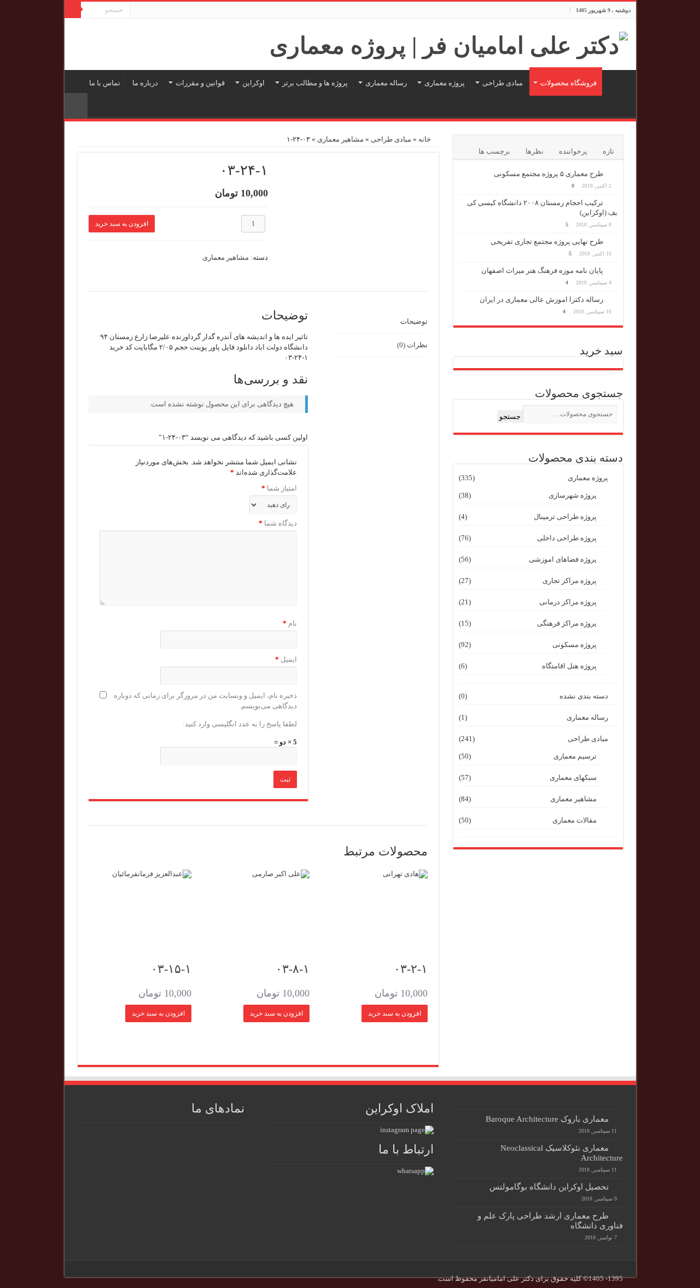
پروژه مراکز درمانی (568, 602)
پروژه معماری (444, 83)
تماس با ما (104, 83)
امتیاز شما (279, 488)
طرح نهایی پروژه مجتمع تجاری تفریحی (547, 241)
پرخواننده (573, 151)
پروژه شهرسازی (573, 495)
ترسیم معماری (575, 756)
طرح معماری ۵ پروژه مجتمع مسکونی (548, 174)
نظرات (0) (412, 345)
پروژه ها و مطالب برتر (315, 83)
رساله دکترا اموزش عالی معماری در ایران (541, 299)
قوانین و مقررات (200, 83)
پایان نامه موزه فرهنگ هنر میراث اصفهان (542, 270)
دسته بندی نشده (583, 696)
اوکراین (253, 83)
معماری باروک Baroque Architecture (547, 1118)
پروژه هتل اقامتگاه (569, 666)
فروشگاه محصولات (568, 83)
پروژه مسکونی (574, 644)
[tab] (381, 322)
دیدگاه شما (278, 523)
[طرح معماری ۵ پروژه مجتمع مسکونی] (613, 173)
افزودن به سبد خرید (121, 224)
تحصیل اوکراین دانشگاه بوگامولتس (549, 1186)
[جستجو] (73, 10)
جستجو (510, 416)
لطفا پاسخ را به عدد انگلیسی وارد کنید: (240, 724)
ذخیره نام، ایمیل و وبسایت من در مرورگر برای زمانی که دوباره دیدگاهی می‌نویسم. (205, 700)
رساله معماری (386, 83)
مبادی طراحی (502, 83)
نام (289, 623)
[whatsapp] (415, 1170)
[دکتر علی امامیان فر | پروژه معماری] (449, 43)
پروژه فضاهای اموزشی (563, 559)
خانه (616, 81)
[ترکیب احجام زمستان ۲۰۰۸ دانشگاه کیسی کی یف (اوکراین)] (613, 202)
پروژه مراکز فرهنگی (567, 623)
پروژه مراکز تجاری (569, 580)
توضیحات (413, 321)
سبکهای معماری (573, 777)
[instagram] (407, 1129)
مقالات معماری (574, 820)
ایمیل (285, 659)
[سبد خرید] (76, 106)
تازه (608, 151)
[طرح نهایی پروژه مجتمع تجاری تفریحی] (613, 241)
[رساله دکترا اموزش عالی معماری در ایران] (613, 299)
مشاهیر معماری (340, 139)
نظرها (535, 151)
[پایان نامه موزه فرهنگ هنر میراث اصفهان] (613, 270)
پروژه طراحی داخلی (567, 538)
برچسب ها (494, 151)
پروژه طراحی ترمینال (565, 516)
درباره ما (145, 83)
